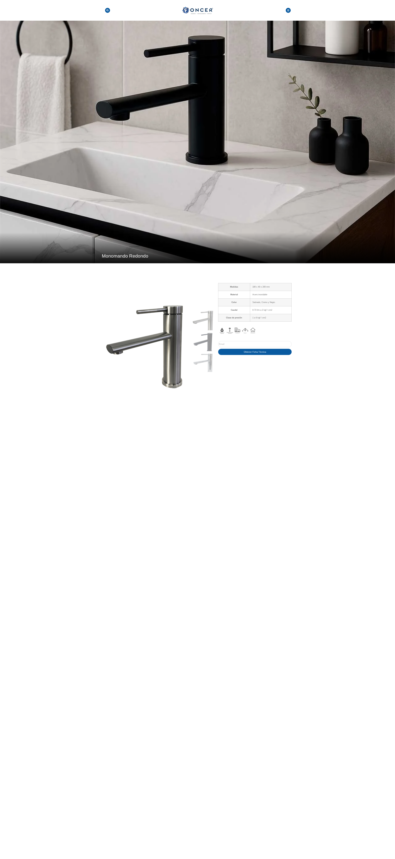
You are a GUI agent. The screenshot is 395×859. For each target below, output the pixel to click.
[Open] (107, 10)
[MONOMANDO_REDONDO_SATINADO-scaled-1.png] (146, 341)
